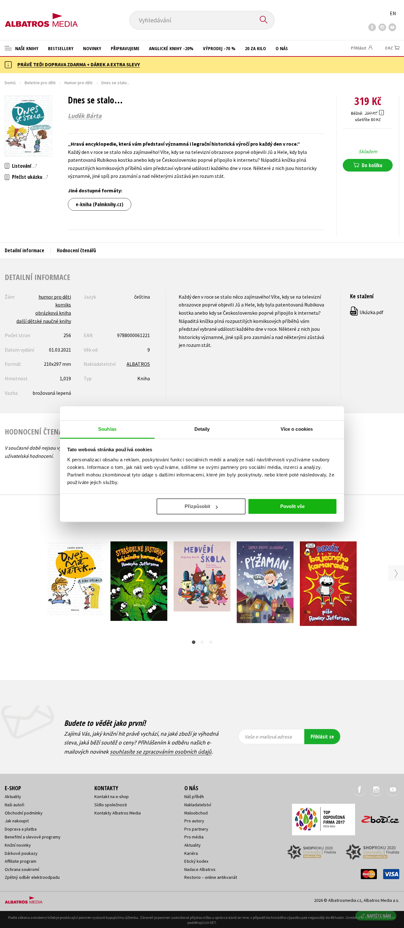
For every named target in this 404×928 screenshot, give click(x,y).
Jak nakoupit (17, 821)
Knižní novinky (18, 845)
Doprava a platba (21, 829)
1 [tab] (193, 642)
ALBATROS (138, 364)
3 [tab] (210, 642)
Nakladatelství (197, 805)
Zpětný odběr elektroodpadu (32, 877)
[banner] (41, 15)
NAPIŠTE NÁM (379, 916)
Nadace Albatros (200, 869)
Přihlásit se (322, 736)
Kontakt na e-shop (111, 796)
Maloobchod (196, 813)
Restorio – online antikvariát (210, 877)
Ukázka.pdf (367, 312)
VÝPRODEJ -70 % (219, 48)
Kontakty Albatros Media (117, 813)
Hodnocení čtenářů (76, 250)
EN (393, 13)
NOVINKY (92, 48)
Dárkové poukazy (21, 853)
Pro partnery (196, 829)
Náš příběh (194, 796)
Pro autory (194, 821)
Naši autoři (14, 805)
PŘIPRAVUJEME (125, 48)
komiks (63, 304)
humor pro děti (55, 297)
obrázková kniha (53, 313)
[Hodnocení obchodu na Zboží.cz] (377, 817)
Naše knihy (26, 48)
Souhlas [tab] (107, 429)
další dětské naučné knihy (43, 321)
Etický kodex (196, 861)
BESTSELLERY (61, 48)
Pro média (194, 837)
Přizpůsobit (197, 506)
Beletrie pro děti (40, 82)
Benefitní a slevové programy (33, 837)
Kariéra (191, 853)
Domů (10, 82)
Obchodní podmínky (24, 813)
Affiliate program (20, 861)
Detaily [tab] (202, 429)
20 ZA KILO (255, 48)
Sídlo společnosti (110, 805)
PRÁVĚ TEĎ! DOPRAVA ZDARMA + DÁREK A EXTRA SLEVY (78, 64)
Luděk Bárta (85, 115)
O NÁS (282, 48)
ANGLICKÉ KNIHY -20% (171, 48)
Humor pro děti (78, 82)
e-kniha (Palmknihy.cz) (99, 204)
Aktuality (13, 796)
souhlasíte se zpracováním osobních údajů (160, 751)
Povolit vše (292, 506)
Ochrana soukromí (22, 869)
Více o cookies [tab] (297, 429)
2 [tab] (202, 642)
